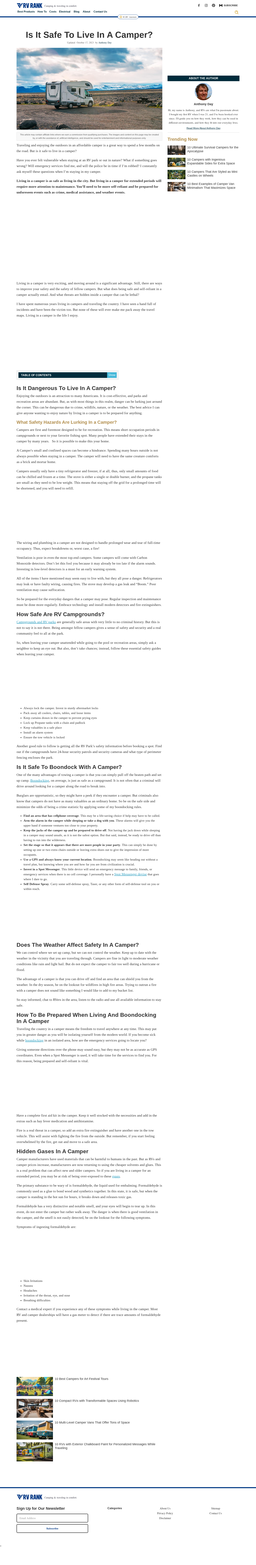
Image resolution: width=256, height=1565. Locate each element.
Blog (76, 11)
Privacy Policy (165, 1513)
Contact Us (100, 11)
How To (42, 11)
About (86, 11)
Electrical (64, 11)
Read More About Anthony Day (203, 128)
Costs (52, 11)
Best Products (26, 11)
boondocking (34, 1040)
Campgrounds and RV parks (36, 622)
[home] (30, 5)
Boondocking (39, 780)
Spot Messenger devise (130, 874)
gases (116, 1176)
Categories (114, 1508)
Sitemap (215, 1508)
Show (111, 375)
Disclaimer (165, 1518)
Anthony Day (105, 42)
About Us (165, 1508)
